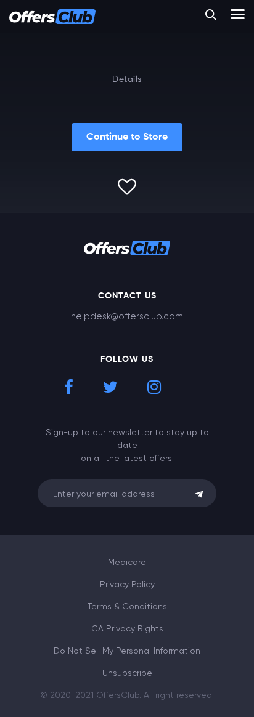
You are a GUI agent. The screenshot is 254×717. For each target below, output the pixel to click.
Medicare (127, 562)
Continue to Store (127, 137)
